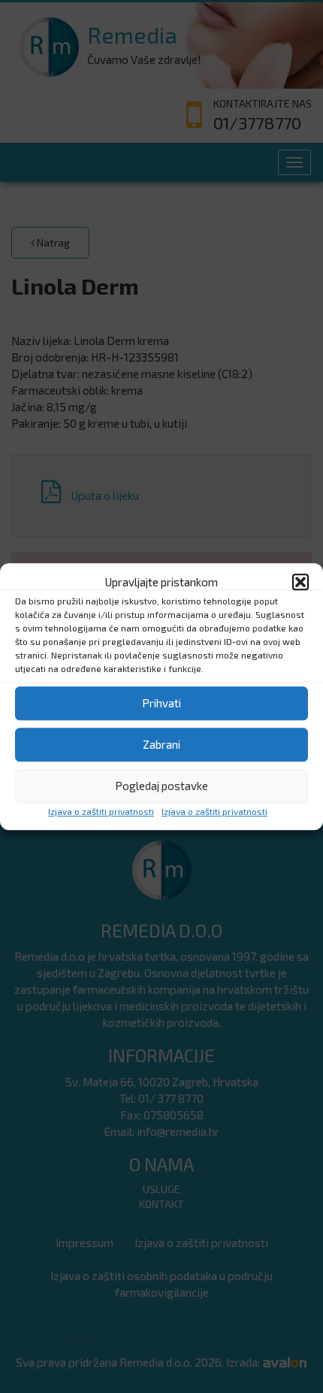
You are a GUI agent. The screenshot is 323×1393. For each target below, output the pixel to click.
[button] (300, 581)
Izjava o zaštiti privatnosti (101, 811)
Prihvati (161, 703)
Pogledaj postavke (161, 786)
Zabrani (161, 745)
